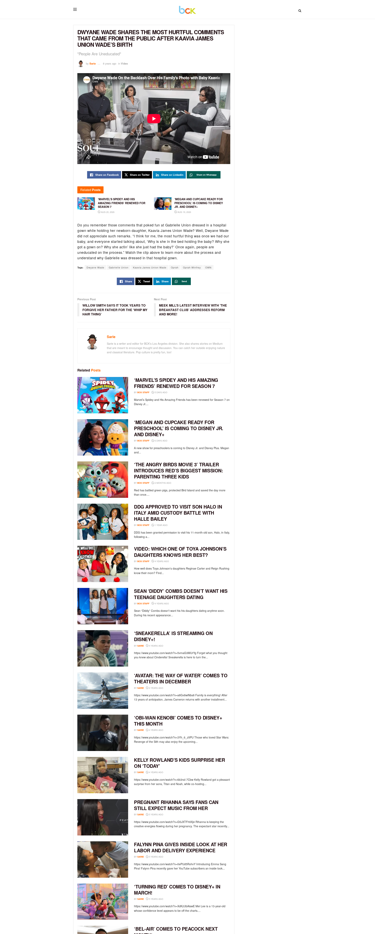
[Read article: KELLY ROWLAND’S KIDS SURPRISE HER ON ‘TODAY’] (102, 775)
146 (170, 645)
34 (169, 898)
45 (169, 772)
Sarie (92, 63)
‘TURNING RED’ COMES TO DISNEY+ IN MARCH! (177, 889)
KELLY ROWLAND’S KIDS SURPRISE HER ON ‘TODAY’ (179, 762)
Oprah (175, 267)
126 (170, 687)
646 (170, 730)
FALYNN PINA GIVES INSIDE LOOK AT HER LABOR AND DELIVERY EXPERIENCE (180, 847)
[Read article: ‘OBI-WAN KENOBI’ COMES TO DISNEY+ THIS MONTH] (102, 733)
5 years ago (155, 814)
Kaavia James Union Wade (149, 267)
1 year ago (161, 525)
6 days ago (160, 440)
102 (175, 603)
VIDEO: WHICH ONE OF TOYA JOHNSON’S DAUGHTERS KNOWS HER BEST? (180, 551)
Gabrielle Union (119, 267)
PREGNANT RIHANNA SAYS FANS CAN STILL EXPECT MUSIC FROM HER (176, 805)
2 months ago (162, 482)
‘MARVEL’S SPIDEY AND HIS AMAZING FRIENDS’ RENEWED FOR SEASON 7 (176, 383)
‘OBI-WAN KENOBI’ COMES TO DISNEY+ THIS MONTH (178, 720)
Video (124, 63)
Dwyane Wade (95, 267)
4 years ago (161, 561)
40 (169, 814)
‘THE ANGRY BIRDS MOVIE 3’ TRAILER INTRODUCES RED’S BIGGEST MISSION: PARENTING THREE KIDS (178, 470)
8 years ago (109, 63)
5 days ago (160, 392)
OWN (208, 267)
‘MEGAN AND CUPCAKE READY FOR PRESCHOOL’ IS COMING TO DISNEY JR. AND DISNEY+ (178, 428)
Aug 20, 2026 (107, 212)
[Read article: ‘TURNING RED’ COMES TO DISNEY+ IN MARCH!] (102, 902)
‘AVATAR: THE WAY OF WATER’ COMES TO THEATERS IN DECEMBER (180, 678)
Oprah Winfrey (192, 267)
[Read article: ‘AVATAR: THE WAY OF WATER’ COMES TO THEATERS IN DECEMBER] (102, 690)
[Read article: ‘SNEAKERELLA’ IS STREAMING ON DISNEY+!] (102, 648)
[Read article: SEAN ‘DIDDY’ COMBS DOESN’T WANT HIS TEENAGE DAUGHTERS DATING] (102, 606)
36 (169, 856)
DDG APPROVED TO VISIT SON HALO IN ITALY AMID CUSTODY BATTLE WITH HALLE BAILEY (178, 512)
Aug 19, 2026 (184, 212)
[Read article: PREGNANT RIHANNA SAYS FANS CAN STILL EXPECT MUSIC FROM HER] (102, 817)
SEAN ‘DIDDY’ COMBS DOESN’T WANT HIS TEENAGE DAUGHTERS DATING (180, 594)
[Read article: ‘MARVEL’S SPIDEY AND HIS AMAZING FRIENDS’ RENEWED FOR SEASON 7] (102, 395)
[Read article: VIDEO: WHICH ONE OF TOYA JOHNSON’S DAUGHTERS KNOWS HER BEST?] (102, 564)
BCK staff (143, 392)
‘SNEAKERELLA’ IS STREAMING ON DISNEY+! (173, 636)
